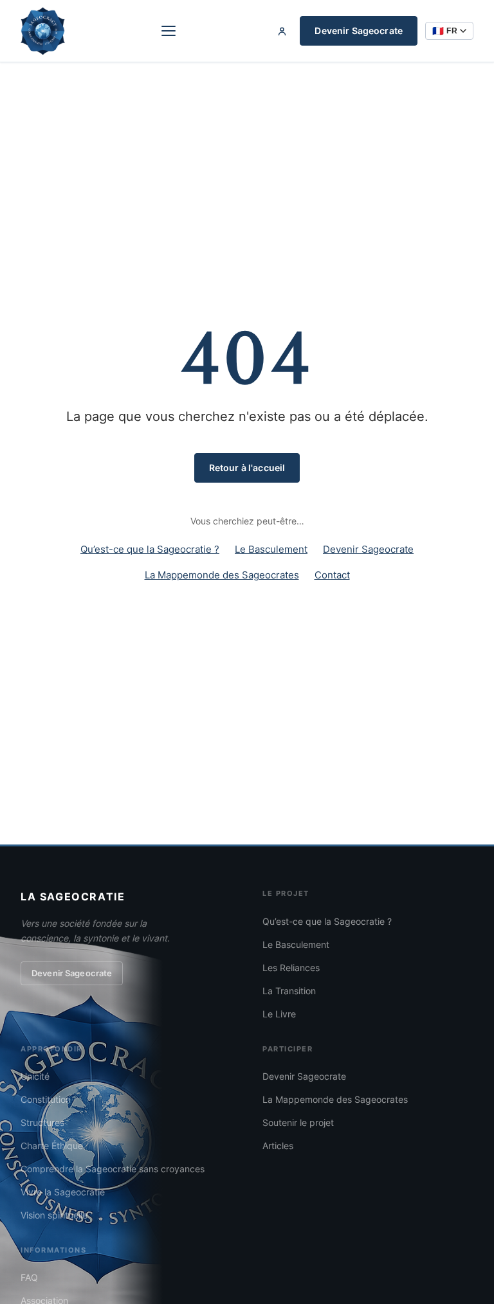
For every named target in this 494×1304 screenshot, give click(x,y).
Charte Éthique (52, 1145)
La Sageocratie (73, 896)
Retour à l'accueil (247, 467)
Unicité (35, 1076)
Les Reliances (291, 967)
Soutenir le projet (298, 1122)
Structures (42, 1122)
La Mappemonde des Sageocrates (222, 575)
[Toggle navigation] (168, 31)
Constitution (46, 1099)
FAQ (29, 1277)
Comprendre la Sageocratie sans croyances (113, 1168)
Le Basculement (271, 549)
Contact (332, 575)
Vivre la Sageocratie (63, 1191)
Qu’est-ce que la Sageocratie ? (149, 549)
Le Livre (279, 1013)
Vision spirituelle (54, 1215)
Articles (277, 1145)
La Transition (289, 990)
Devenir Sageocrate (359, 30)
